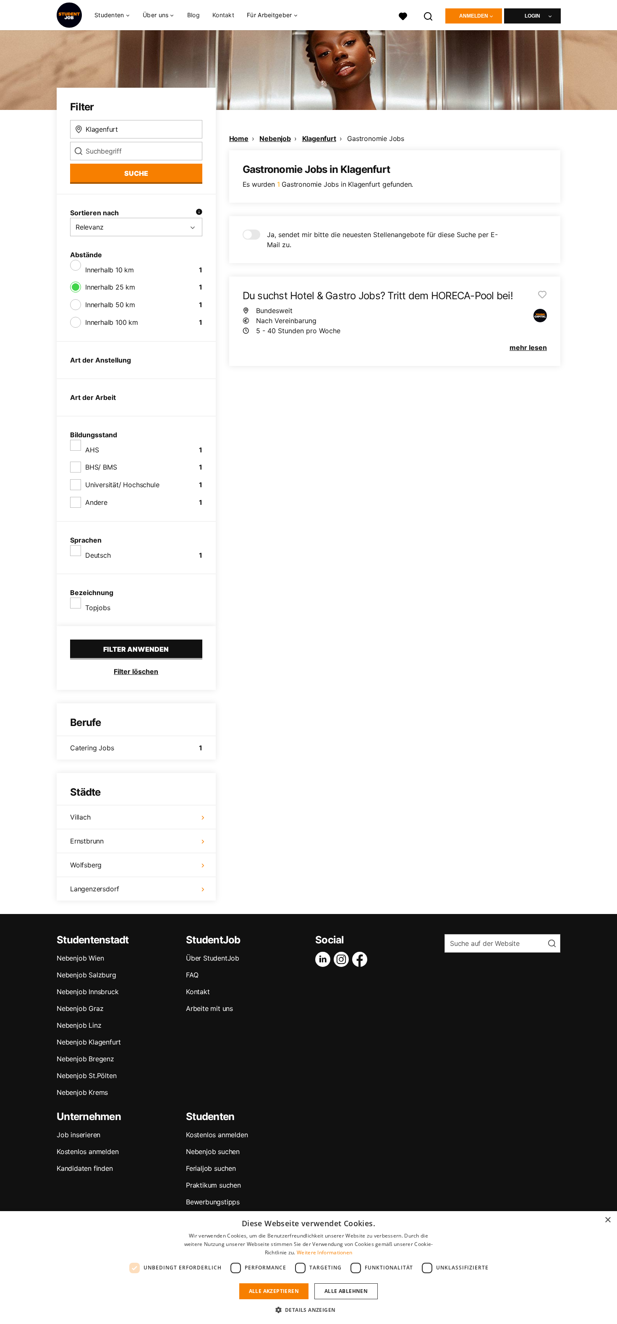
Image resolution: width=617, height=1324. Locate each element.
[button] (309, 1310)
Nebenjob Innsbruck (87, 991)
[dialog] (308, 1267)
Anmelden (473, 16)
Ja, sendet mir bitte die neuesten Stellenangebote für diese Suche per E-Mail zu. (382, 239)
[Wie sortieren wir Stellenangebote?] (199, 213)
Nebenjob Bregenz (85, 1059)
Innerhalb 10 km (109, 270)
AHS (92, 450)
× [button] (607, 1220)
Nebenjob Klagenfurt (89, 1042)
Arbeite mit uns (209, 1008)
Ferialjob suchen (211, 1168)
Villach (80, 817)
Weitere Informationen (324, 1252)
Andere (96, 502)
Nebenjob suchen (213, 1151)
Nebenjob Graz (80, 1008)
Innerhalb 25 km (110, 287)
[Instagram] (343, 959)
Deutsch (98, 555)
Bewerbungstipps (213, 1202)
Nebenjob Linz (79, 1025)
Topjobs (97, 607)
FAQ (192, 975)
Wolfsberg (86, 865)
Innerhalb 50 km (110, 304)
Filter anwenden (136, 649)
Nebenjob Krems (82, 1092)
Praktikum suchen (213, 1185)
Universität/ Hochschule (122, 485)
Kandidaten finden (85, 1168)
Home (238, 138)
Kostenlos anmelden (87, 1151)
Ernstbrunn (87, 841)
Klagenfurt (319, 138)
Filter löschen (136, 671)
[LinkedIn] (324, 959)
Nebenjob (274, 138)
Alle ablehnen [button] (346, 1291)
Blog (193, 14)
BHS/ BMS (101, 467)
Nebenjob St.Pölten (86, 1075)
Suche (136, 173)
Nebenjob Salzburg (86, 975)
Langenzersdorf (94, 889)
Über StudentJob (212, 958)
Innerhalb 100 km (111, 322)
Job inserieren (78, 1135)
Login (532, 16)
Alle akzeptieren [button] (274, 1291)
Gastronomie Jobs (375, 138)
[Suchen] (428, 15)
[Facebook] (361, 959)
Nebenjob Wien (80, 958)
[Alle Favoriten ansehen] (403, 15)
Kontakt (223, 14)
